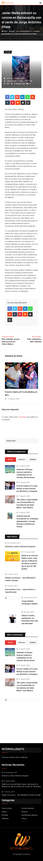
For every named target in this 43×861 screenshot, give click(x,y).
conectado (22, 417)
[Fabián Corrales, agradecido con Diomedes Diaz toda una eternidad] (12, 618)
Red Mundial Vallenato (30, 815)
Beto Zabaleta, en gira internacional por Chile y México (11, 341)
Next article (36, 337)
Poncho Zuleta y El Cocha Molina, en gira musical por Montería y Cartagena (27, 488)
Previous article (8, 337)
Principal (5, 815)
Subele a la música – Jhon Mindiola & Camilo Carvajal (21, 795)
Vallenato (5, 819)
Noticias (11, 31)
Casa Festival (6, 808)
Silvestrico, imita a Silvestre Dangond (20, 546)
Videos (24, 819)
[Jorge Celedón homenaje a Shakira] (12, 602)
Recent (10, 459)
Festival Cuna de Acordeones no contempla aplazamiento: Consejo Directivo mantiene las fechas (27, 521)
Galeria (4, 812)
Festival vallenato (28, 808)
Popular (21, 459)
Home (5, 31)
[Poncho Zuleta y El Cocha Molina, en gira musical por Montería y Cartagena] (10, 485)
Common (32, 459)
